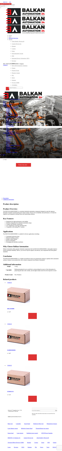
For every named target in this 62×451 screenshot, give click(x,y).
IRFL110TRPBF (10, 308)
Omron (54, 442)
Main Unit (10, 423)
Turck (47, 447)
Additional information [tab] (8, 199)
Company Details (35, 416)
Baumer (29, 442)
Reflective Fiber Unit (38, 423)
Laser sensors (20, 433)
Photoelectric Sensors (52, 423)
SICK (22, 447)
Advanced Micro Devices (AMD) (16, 442)
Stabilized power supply (32, 433)
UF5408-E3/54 (10, 391)
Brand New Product (15, 99)
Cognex (36, 442)
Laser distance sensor (13, 428)
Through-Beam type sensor (42, 428)
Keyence (16, 447)
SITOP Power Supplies (46, 433)
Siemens (30, 447)
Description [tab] (6, 198)
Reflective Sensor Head (26, 428)
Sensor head (10, 433)
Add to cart (32, 316)
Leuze (9, 447)
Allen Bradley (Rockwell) (43, 437)
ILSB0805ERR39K (11, 350)
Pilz (36, 447)
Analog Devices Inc (28, 437)
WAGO (54, 447)
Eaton (42, 442)
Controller (18, 423)
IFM (48, 442)
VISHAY (5, 65)
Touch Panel (27, 423)
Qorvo (41, 447)
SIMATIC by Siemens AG (14, 437)
